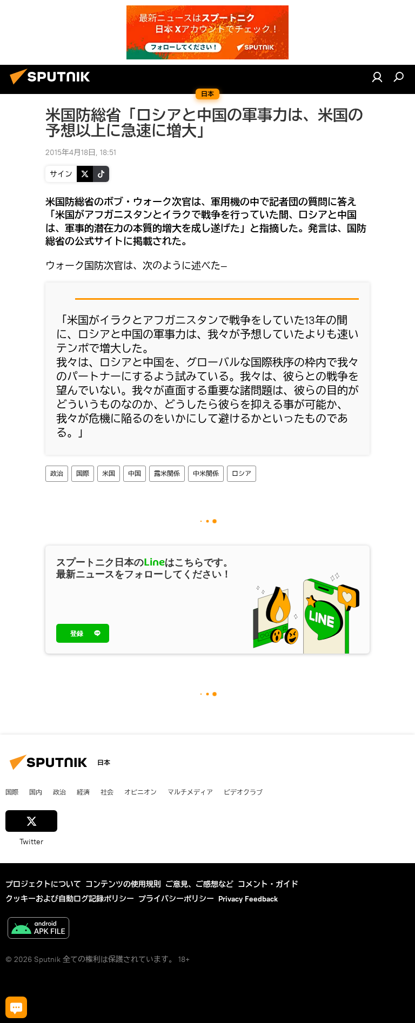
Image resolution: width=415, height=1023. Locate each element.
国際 (82, 473)
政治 (56, 473)
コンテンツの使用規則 (123, 884)
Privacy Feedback (248, 899)
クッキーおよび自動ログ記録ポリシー (69, 899)
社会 (107, 792)
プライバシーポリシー (176, 899)
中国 (134, 473)
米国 (108, 473)
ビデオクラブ (243, 792)
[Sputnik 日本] (53, 86)
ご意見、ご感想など (199, 884)
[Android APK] (38, 929)
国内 (35, 792)
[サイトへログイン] (377, 77)
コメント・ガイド (268, 884)
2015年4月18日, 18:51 (80, 152)
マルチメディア (190, 792)
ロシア (241, 473)
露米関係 (167, 473)
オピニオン (140, 792)
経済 (83, 792)
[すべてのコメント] (16, 1007)
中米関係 (206, 473)
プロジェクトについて (43, 884)
